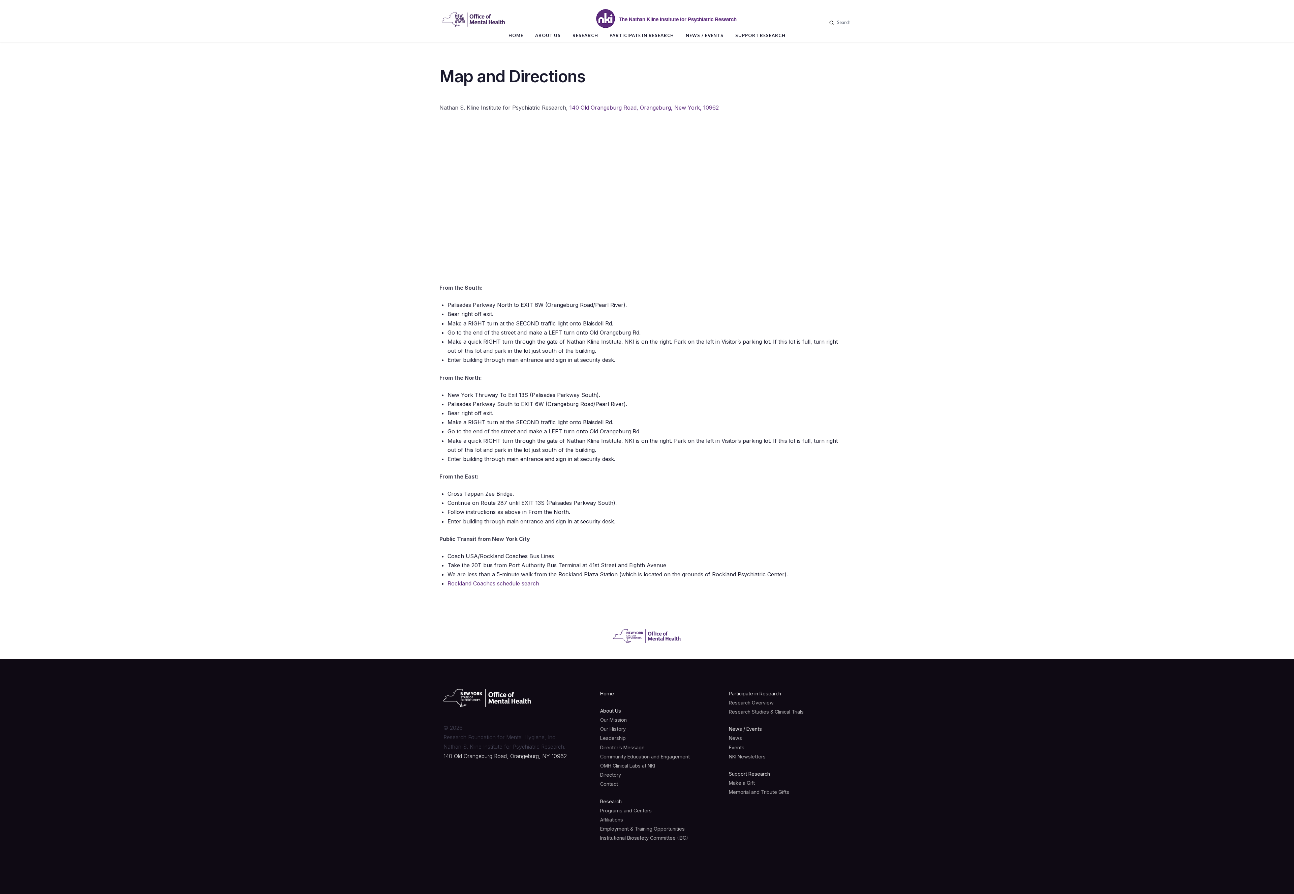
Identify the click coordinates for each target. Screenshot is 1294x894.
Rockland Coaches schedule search (493, 583)
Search (843, 22)
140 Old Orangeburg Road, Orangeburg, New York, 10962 (644, 107)
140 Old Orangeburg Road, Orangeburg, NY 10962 (505, 756)
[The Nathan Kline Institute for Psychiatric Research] (473, 19)
